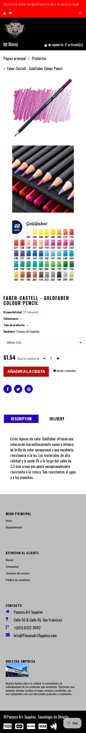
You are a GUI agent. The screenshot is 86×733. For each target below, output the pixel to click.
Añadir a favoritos (66, 371)
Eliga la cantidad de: (29, 358)
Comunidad (12, 566)
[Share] (7, 389)
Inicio (9, 520)
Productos (39, 58)
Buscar (10, 560)
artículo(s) (65, 44)
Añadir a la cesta (26, 371)
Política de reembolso (18, 580)
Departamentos (14, 527)
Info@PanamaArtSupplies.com (35, 635)
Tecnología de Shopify (53, 717)
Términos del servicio (18, 573)
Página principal (14, 58)
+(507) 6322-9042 (27, 627)
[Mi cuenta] (4, 13)
